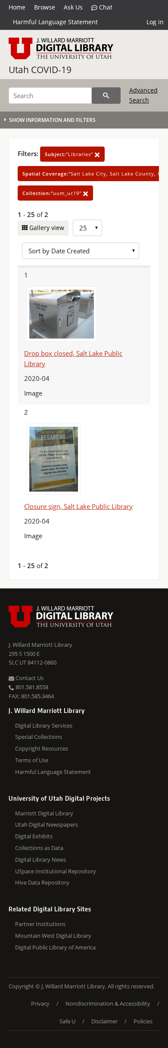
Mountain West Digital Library (53, 935)
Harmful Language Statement (55, 22)
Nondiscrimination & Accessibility (107, 1003)
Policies (143, 1021)
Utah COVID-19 (40, 70)
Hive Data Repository (42, 882)
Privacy (40, 1003)
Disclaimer (104, 1021)
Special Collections (38, 737)
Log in (155, 22)
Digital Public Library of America (55, 947)
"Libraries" (70, 154)
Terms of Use (31, 760)
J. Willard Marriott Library (40, 645)
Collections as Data (39, 848)
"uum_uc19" (52, 193)
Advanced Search (143, 95)
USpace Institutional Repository (55, 871)
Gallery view (46, 228)
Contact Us (29, 678)
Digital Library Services (43, 725)
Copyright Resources (41, 748)
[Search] (106, 95)
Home (17, 7)
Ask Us (73, 7)
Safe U (67, 1021)
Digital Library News (40, 859)
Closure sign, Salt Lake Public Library (78, 506)
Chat (104, 7)
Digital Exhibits (34, 836)
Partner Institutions (40, 924)
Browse (44, 7)
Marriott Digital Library (44, 813)
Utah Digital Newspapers (46, 824)
